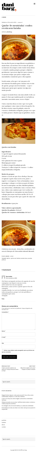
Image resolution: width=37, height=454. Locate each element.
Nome (4, 331)
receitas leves (24, 258)
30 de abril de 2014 (12, 22)
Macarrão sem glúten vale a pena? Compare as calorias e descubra (28, 368)
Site (3, 343)
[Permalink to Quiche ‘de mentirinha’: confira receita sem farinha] (18, 59)
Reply (3, 298)
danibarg (9, 32)
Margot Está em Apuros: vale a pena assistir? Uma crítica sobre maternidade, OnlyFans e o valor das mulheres (17, 395)
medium (4, 422)
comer (4, 17)
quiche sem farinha (15, 258)
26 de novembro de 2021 (11, 278)
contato (4, 427)
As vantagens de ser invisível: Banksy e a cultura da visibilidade (17, 405)
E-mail (4, 337)
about (3, 424)
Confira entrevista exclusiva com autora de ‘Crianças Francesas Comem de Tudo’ (10, 368)
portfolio (4, 420)
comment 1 (20, 22)
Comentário (5, 312)
